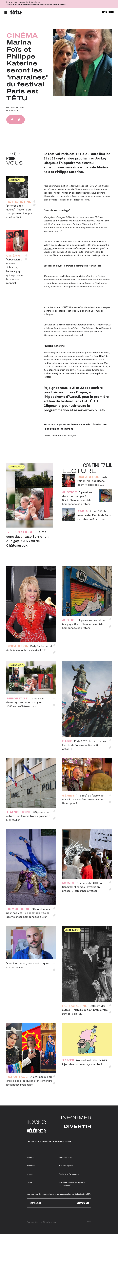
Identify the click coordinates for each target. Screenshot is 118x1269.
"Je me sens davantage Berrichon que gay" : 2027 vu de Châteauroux (27, 539)
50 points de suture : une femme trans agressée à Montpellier (28, 816)
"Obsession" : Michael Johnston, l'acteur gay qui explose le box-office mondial (14, 271)
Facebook (50, 428)
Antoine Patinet (18, 108)
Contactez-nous (65, 1157)
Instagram (66, 428)
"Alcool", (48, 248)
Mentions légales (66, 1165)
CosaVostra (49, 1222)
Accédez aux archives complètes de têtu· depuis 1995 (36, 5)
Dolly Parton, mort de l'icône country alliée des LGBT (92, 481)
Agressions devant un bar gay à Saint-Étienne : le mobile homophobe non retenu (83, 624)
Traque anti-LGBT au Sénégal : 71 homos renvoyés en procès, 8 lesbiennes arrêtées (82, 887)
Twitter (30, 1182)
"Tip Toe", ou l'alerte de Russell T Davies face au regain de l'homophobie (82, 799)
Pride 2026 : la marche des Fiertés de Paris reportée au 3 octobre (94, 515)
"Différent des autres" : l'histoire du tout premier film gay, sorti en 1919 (85, 1009)
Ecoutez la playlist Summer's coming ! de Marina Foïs (72, 265)
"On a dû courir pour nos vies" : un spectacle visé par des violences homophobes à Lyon (28, 913)
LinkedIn (30, 1174)
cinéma (22, 35)
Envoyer (83, 1203)
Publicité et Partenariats (69, 1174)
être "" (57, 369)
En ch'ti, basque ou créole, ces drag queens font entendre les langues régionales (29, 1080)
